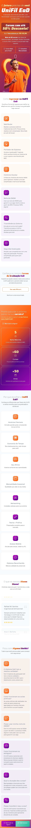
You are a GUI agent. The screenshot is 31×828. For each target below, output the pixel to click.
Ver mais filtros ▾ (15, 289)
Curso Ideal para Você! (9, 50)
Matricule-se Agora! (11, 324)
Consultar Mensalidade (23, 50)
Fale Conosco (23, 823)
